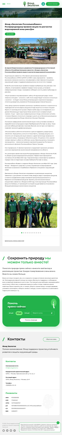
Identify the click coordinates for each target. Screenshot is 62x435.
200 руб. (11, 313)
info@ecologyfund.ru (12, 368)
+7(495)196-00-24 (11, 385)
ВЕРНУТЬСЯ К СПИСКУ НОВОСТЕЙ (14, 241)
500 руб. (19, 313)
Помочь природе (31, 320)
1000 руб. (27, 313)
